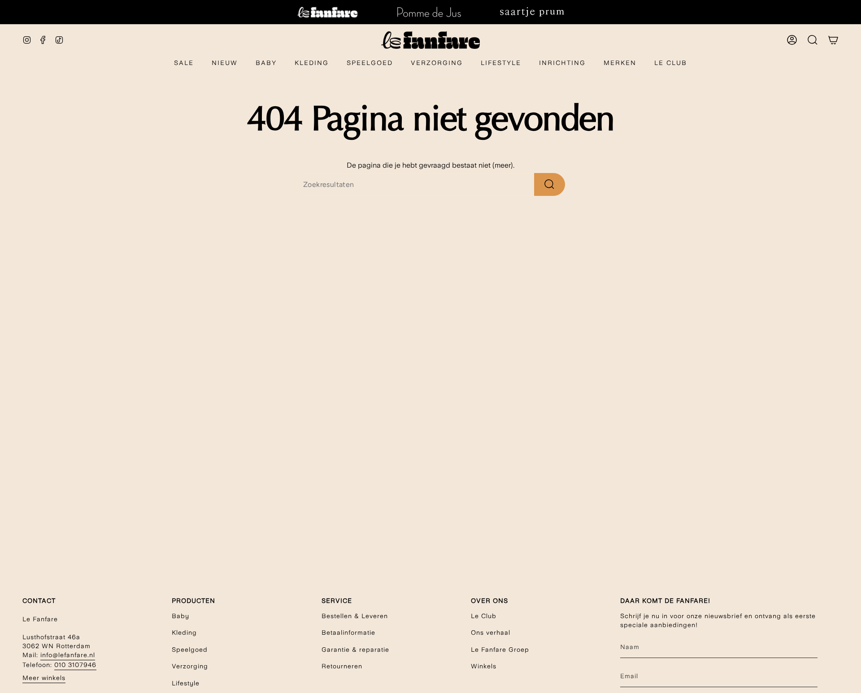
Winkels (483, 666)
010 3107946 (75, 664)
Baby (180, 615)
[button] (266, 63)
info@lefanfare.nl (67, 654)
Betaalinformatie (348, 632)
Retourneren (342, 666)
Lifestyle (186, 683)
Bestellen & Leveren (355, 615)
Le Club (483, 615)
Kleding (184, 632)
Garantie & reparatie (355, 649)
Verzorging (190, 666)
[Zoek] (549, 184)
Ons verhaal (490, 632)
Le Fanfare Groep (500, 649)
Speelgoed (190, 649)
